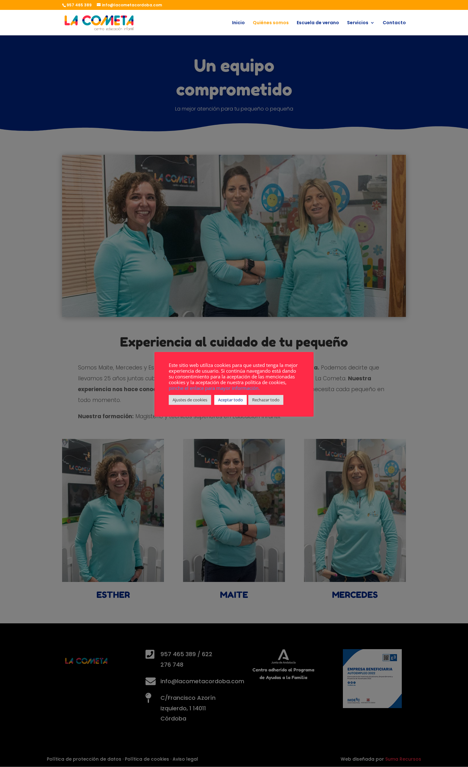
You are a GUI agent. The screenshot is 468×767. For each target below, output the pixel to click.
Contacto (394, 23)
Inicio (238, 23)
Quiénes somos (271, 23)
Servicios (357, 23)
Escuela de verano (318, 23)
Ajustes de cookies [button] (190, 400)
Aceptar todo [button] (230, 400)
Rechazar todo (266, 400)
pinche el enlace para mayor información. (214, 388)
